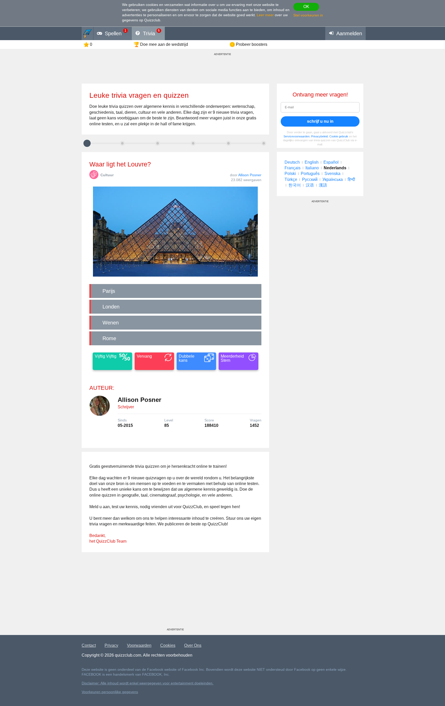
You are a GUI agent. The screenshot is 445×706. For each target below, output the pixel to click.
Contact (89, 645)
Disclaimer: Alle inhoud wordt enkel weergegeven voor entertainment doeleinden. (147, 683)
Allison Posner (249, 175)
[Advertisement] (175, 592)
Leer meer (265, 15)
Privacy (111, 645)
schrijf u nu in (320, 121)
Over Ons (192, 645)
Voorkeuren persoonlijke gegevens (110, 692)
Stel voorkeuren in (308, 15)
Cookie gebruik (338, 136)
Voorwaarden (139, 645)
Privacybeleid (319, 136)
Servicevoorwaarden (297, 136)
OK (306, 6)
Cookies (167, 645)
